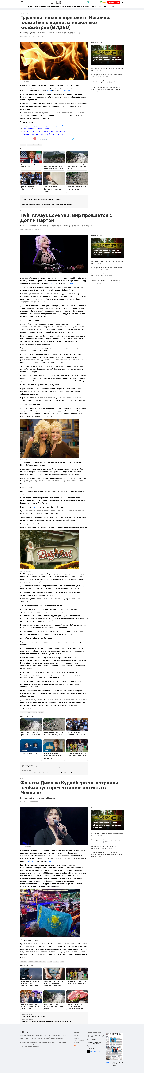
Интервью (55, 6)
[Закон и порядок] (92, 2)
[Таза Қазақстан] (102, 2)
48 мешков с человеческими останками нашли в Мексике (46, 126)
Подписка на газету (114, 2)
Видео (34, 144)
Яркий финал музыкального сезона (33, 1016)
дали (36, 507)
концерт (31, 961)
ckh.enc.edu (68, 90)
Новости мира (47, 6)
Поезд (39, 144)
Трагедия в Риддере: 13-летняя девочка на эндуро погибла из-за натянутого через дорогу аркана (107, 89)
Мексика (23, 144)
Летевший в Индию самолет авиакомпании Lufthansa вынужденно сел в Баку (47, 772)
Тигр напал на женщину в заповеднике (38, 128)
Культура (75, 6)
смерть (35, 712)
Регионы (81, 6)
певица (23, 712)
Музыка (29, 712)
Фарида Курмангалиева (27, 36)
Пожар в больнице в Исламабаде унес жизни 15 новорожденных (43, 767)
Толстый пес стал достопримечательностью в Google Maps (46, 131)
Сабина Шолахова (25, 229)
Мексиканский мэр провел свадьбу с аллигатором (43, 134)
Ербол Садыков (24, 802)
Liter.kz (49, 90)
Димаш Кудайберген (40, 961)
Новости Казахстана (35, 6)
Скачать (108, 1062)
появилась (42, 411)
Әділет (87, 6)
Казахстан (23, 961)
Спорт (69, 6)
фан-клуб (56, 961)
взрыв (29, 144)
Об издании (77, 1035)
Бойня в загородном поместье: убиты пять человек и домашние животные (107, 59)
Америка (41, 712)
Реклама (76, 1037)
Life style (63, 6)
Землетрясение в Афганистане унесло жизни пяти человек (41, 199)
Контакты (76, 1042)
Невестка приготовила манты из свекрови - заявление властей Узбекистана (47, 204)
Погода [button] (112, 6)
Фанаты (50, 961)
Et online (70, 283)
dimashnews (50, 861)
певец (62, 961)
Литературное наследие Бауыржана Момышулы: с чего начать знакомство (46, 1021)
